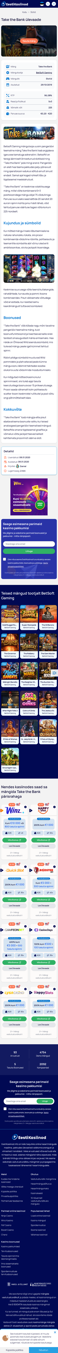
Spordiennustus (38, 1225)
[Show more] (14, 810)
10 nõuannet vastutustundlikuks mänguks (39, 1200)
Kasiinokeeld (37, 1193)
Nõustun (43, 1350)
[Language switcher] (42, 4)
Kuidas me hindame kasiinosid (10, 1180)
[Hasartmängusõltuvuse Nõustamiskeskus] (40, 1284)
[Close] (55, 1332)
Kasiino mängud (38, 1220)
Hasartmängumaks (40, 1188)
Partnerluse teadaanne (12, 1200)
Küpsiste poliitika (9, 1191)
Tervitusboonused (9, 1251)
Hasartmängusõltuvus (41, 1183)
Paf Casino (6, 1225)
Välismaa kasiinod (39, 1234)
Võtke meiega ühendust (12, 1186)
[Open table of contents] (54, 672)
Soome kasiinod (38, 1229)
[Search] (48, 4)
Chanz (4, 1234)
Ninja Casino (7, 1215)
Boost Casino (7, 1229)
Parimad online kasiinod (13, 1211)
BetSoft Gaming (44, 72)
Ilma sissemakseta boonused (9, 1265)
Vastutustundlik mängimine (43, 1179)
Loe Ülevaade (18, 846)
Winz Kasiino (7, 1220)
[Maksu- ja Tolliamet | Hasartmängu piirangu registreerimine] (17, 1284)
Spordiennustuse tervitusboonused (9, 1273)
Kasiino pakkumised (10, 1246)
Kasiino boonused (10, 1241)
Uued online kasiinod (40, 1215)
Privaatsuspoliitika (9, 1196)
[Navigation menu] (54, 4)
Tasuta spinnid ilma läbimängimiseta (10, 1257)
